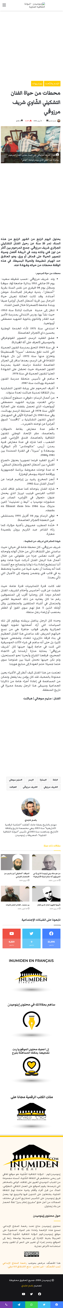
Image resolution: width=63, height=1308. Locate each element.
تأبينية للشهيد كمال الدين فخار (48, 904)
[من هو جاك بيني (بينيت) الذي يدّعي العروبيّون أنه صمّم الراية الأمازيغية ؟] (46, 862)
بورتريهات (37, 83)
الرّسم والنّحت (52, 83)
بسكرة (42, 779)
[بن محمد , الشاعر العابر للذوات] (15, 894)
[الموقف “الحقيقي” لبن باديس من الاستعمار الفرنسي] (15, 862)
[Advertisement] (31, 44)
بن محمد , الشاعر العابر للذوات (17, 904)
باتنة (54, 779)
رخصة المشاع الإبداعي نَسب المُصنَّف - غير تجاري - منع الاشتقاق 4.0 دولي (31, 1264)
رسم (30, 779)
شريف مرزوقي (50, 787)
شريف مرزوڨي (29, 787)
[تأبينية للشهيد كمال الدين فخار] (46, 894)
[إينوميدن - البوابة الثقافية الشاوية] (31, 5)
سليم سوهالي (15, 779)
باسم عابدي (52, 121)
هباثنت (12, 787)
